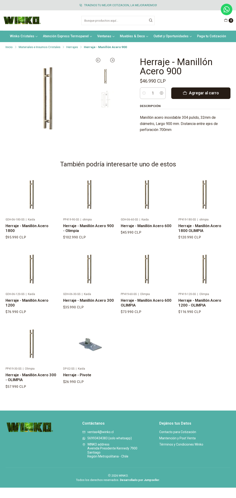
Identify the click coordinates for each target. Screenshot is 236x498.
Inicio (9, 47)
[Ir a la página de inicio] (22, 20)
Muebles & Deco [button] (132, 36)
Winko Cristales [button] (22, 36)
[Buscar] (151, 20)
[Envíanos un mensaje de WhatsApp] (226, 9)
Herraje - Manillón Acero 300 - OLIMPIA (31, 377)
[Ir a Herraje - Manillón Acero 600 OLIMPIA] (147, 270)
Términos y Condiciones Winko (181, 444)
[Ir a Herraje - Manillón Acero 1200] (32, 270)
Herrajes (72, 47)
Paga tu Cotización (211, 36)
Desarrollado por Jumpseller (139, 480)
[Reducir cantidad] (144, 93)
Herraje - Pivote (77, 375)
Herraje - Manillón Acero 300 (88, 300)
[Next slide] (110, 61)
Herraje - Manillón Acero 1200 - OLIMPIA (199, 302)
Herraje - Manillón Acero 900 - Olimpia (88, 228)
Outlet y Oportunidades (171, 36)
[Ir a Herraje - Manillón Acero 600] (147, 195)
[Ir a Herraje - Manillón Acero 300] (89, 270)
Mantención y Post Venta (177, 438)
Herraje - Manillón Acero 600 (146, 225)
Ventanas (104, 36)
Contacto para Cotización (177, 432)
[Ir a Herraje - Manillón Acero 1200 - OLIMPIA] (204, 270)
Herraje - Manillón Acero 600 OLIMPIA (146, 302)
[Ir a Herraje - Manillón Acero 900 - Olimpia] (89, 195)
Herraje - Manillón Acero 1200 (27, 302)
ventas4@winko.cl (100, 432)
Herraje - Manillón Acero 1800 (27, 228)
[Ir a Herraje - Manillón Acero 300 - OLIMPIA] (32, 344)
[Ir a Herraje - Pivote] (89, 344)
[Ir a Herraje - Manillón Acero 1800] (32, 195)
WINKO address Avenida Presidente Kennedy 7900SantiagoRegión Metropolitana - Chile (112, 450)
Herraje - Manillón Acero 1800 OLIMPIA (199, 228)
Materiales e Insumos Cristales (39, 47)
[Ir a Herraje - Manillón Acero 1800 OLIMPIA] (204, 195)
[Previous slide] (100, 61)
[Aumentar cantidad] (161, 93)
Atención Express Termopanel (66, 36)
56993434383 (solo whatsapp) (109, 438)
